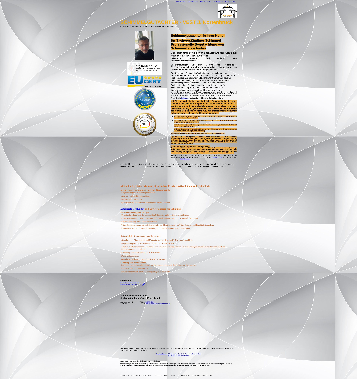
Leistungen (185, 98)
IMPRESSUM (229, 2)
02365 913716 (149, 302)
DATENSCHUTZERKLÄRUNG (201, 375)
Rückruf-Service (217, 157)
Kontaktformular (185, 159)
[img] (178, 11)
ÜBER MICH (192, 2)
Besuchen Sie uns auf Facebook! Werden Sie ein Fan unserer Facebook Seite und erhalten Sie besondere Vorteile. (178, 354)
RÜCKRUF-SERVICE (161, 375)
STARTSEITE (180, 2)
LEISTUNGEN (205, 2)
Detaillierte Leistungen (132, 208)
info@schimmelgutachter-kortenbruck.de (158, 303)
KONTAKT (217, 2)
